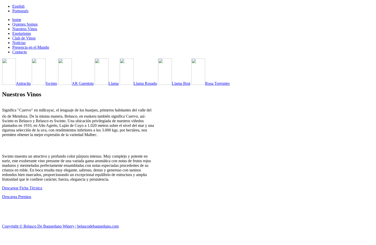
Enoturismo (21, 33)
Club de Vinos (24, 38)
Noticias (19, 42)
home (16, 19)
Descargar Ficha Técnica (22, 188)
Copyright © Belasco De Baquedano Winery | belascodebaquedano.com (60, 226)
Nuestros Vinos (24, 29)
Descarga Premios (16, 197)
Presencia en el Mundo (30, 47)
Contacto (19, 52)
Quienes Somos (25, 24)
